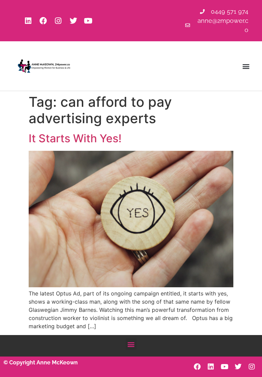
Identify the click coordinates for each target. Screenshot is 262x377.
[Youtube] (88, 20)
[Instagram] (58, 20)
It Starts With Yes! (75, 138)
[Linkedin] (28, 20)
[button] (246, 66)
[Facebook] (43, 20)
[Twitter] (73, 20)
